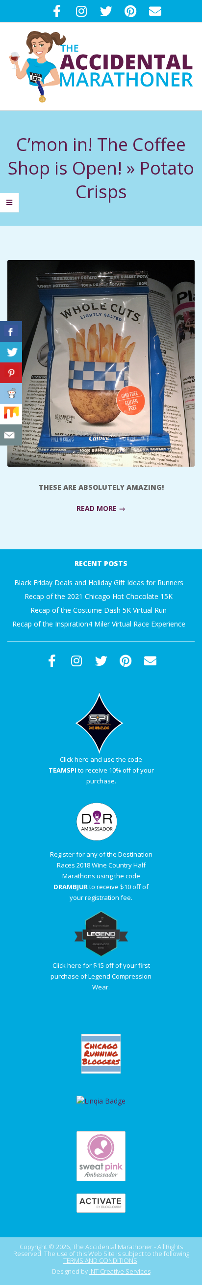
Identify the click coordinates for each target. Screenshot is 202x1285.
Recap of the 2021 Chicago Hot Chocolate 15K (99, 596)
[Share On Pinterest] (11, 373)
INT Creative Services (120, 1271)
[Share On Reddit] (11, 393)
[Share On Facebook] (11, 331)
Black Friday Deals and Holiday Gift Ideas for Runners (98, 582)
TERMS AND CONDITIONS (100, 1260)
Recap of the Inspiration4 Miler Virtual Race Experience (98, 623)
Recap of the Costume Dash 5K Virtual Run (98, 610)
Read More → (101, 508)
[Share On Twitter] (11, 352)
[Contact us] (11, 435)
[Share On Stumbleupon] (11, 414)
